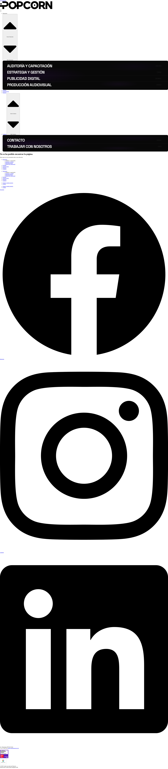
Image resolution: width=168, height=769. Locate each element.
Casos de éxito (6, 166)
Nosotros (4, 167)
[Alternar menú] (0, 10)
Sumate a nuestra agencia (8, 182)
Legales (4, 184)
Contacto (4, 169)
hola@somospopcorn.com (13, 748)
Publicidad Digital (9, 163)
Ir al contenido (3, 0)
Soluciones (5, 159)
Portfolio (4, 165)
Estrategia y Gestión (9, 161)
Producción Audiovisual (10, 164)
